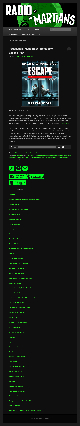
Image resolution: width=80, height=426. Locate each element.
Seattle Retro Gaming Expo (17, 366)
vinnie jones (39, 159)
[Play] (11, 147)
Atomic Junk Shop (14, 214)
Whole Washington (14, 406)
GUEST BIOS (13, 34)
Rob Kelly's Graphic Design (17, 357)
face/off (58, 155)
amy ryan (30, 155)
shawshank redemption (61, 157)
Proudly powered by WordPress (40, 419)
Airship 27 (12, 195)
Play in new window (22, 153)
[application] (40, 147)
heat (14, 157)
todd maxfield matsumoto (27, 159)
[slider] (67, 147)
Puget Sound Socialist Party (17, 342)
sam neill (51, 157)
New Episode (18, 155)
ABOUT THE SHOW (33, 29)
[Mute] (63, 147)
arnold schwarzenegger (41, 155)
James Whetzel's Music (16, 293)
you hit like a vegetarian (50, 159)
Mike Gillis (30, 56)
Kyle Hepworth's (19, 307)
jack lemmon (20, 157)
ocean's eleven (29, 157)
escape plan (52, 155)
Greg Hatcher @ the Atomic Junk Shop (20, 278)
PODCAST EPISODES (16, 29)
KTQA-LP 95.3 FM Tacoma (16, 303)
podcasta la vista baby (41, 157)
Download (33, 153)
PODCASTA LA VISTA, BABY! (30, 34)
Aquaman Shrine (14, 204)
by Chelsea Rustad (20, 288)
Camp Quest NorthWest (16, 229)
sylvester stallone (14, 159)
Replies (61, 159)
